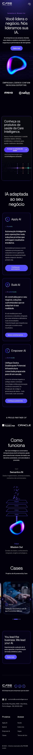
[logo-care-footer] (7, 686)
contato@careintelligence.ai (18, 699)
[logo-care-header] (7, 4)
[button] (29, 4)
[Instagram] (6, 699)
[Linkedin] (3, 699)
